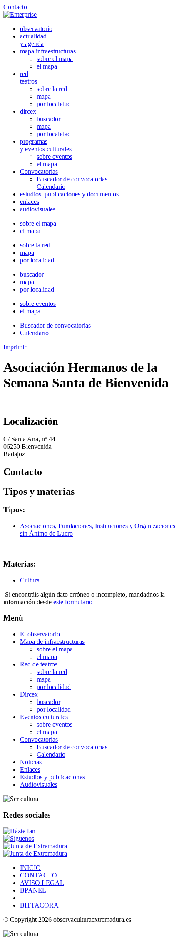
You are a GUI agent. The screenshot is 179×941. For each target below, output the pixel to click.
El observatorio (40, 634)
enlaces (29, 201)
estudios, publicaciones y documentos (69, 194)
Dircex (29, 694)
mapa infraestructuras (48, 51)
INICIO (30, 867)
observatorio (36, 28)
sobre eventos (54, 156)
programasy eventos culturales (46, 145)
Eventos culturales (44, 716)
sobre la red (52, 88)
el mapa (47, 66)
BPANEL (33, 890)
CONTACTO (38, 875)
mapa (44, 96)
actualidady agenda (33, 40)
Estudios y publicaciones (52, 777)
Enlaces (30, 769)
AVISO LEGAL (42, 882)
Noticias (31, 762)
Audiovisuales (38, 784)
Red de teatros (38, 664)
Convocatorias (39, 171)
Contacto (15, 6)
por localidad (54, 103)
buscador (48, 118)
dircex (28, 111)
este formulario (72, 601)
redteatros (28, 77)
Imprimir (14, 347)
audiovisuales (37, 209)
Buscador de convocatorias (72, 179)
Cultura (30, 580)
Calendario (51, 186)
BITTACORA (39, 905)
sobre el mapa (55, 58)
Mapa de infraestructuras (52, 641)
